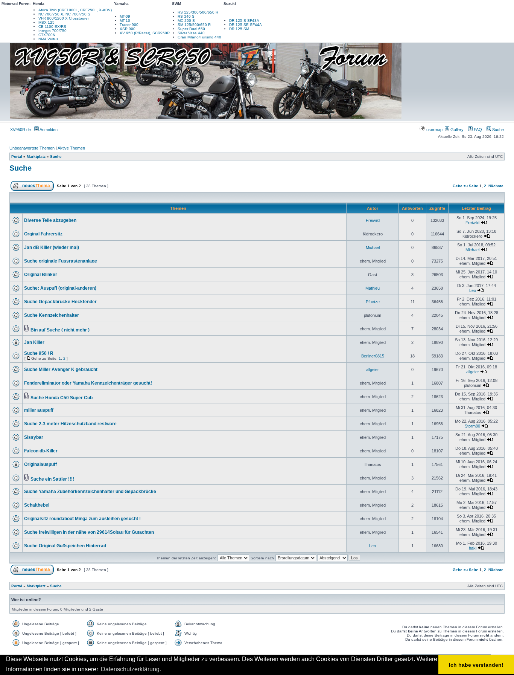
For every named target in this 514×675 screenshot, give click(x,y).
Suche (497, 129)
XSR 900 (127, 29)
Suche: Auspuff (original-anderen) (60, 288)
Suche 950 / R (38, 353)
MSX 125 (46, 22)
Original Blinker (40, 274)
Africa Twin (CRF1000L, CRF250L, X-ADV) (75, 10)
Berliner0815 (372, 356)
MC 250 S (186, 20)
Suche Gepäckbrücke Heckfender (60, 301)
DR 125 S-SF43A (244, 20)
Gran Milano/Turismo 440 (199, 37)
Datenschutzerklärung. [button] (131, 669)
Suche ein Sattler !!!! (52, 479)
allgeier (372, 369)
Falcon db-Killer (41, 451)
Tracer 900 (129, 25)
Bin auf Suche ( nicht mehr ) (60, 330)
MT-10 (125, 20)
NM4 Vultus (48, 39)
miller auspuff (38, 410)
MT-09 (125, 16)
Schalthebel (36, 505)
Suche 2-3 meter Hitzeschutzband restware (70, 423)
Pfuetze (373, 301)
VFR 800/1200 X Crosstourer (63, 18)
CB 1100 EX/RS (52, 26)
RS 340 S (186, 16)
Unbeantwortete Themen (32, 148)
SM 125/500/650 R (194, 25)
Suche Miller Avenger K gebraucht (60, 369)
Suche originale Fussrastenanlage (60, 261)
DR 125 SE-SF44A (245, 25)
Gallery (456, 129)
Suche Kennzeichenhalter (51, 315)
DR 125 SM (239, 29)
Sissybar (33, 437)
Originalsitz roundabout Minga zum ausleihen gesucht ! (82, 518)
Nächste (495, 186)
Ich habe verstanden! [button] (476, 665)
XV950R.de (20, 129)
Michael (373, 247)
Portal (16, 156)
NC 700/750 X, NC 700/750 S (64, 14)
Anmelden (48, 129)
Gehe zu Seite (465, 186)
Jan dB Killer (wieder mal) (51, 247)
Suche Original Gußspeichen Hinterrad (65, 545)
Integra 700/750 (52, 31)
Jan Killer (34, 342)
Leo (472, 290)
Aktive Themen (71, 148)
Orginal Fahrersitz (43, 234)
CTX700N (46, 35)
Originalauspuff (40, 464)
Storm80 (472, 426)
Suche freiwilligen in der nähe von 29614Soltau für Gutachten (89, 532)
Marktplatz (36, 156)
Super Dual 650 (191, 29)
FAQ (477, 129)
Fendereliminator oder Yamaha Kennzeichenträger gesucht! (88, 383)
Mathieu (372, 288)
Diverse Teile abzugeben (50, 220)
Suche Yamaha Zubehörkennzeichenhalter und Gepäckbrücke (90, 491)
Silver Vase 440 (191, 33)
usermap (434, 129)
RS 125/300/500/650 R (198, 12)
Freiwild (373, 220)
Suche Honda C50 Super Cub (61, 397)
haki (472, 548)
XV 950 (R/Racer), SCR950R (145, 33)
